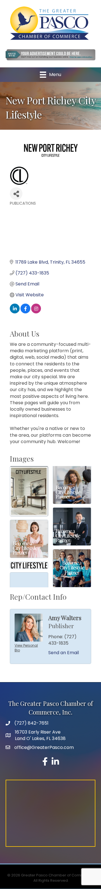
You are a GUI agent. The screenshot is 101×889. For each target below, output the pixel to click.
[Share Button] (16, 193)
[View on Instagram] (36, 312)
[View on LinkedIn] (15, 312)
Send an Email (63, 652)
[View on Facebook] (25, 312)
